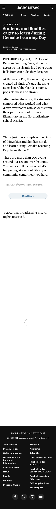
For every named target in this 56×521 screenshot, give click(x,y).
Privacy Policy (10, 448)
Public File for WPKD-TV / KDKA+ (40, 470)
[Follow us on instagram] (32, 497)
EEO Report (36, 487)
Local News (11, 24)
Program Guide (11, 484)
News (23, 15)
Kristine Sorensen (12, 47)
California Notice (12, 453)
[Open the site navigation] (9, 8)
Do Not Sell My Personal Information (11, 460)
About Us (35, 448)
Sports (47, 15)
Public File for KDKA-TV (37, 463)
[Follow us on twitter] (24, 497)
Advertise (35, 453)
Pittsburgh (7, 15)
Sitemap (34, 444)
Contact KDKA (11, 467)
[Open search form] (52, 8)
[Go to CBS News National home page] (28, 7)
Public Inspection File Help (39, 477)
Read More (28, 196)
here (44, 174)
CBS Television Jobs (41, 457)
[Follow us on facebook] (15, 497)
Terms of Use (10, 444)
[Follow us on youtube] (41, 497)
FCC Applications (39, 483)
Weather (35, 15)
